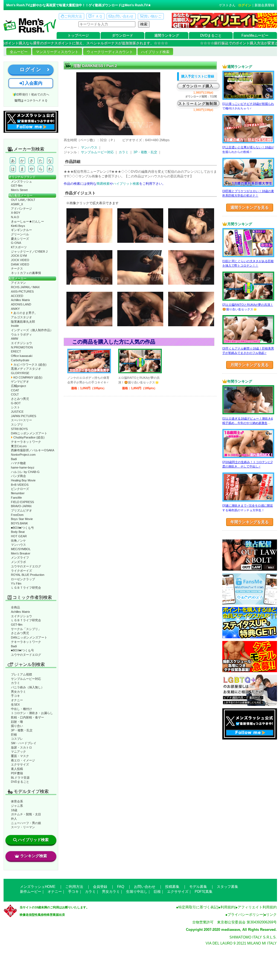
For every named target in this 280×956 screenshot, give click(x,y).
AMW (14, 338)
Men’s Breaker (20, 553)
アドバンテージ (21, 208)
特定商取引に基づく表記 (197, 907)
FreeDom (17, 514)
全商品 (15, 607)
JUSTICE (17, 411)
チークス (17, 268)
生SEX (15, 704)
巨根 (14, 734)
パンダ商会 (18, 476)
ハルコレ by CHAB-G (25, 471)
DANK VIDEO (20, 264)
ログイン (244, 5)
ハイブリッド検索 (155, 52)
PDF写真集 (203, 891)
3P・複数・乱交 (22, 730)
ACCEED (17, 296)
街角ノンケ (18, 540)
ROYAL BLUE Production (27, 574)
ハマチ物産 (18, 463)
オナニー (17, 700)
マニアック (18, 751)
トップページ (78, 35)
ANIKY (15, 308)
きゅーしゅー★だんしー (27, 221)
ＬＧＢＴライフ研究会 (26, 587)
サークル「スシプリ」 (26, 629)
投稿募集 (172, 887)
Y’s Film (16, 583)
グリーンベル (20, 234)
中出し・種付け (21, 708)
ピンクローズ (20, 488)
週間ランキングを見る (250, 207)
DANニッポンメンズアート (29, 433)
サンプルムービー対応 (26, 678)
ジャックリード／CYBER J (29, 251)
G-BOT (16, 403)
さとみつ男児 (20, 398)
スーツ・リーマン (23, 827)
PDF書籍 (17, 773)
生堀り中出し (136, 891)
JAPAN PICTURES (23, 416)
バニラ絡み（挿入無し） (27, 687)
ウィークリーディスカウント (110, 52)
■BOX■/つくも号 (22, 527)
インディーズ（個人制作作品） (32, 330)
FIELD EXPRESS (22, 502)
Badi (14, 459)
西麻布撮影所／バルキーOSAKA (32, 450)
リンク (271, 914)
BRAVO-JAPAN (21, 506)
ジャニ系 (17, 805)
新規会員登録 (264, 5)
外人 (14, 818)
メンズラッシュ (21, 181)
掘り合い (17, 725)
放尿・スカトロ (21, 747)
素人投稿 (17, 768)
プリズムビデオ (21, 510)
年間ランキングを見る (250, 522)
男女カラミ (18, 691)
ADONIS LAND (21, 304)
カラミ (15, 682)
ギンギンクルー (21, 230)
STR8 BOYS (19, 429)
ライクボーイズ (21, 570)
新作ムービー (30, 891)
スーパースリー (21, 420)
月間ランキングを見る (250, 365)
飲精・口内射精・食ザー (27, 717)
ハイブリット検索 (126, 184)
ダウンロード (122, 35)
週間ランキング (166, 35)
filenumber (18, 493)
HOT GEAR (19, 536)
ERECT (16, 351)
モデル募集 (198, 887)
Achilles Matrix (20, 300)
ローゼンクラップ (23, 579)
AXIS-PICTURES (22, 291)
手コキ (15, 695)
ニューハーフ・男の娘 (26, 823)
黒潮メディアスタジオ (26, 368)
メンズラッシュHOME (38, 887)
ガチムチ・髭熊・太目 (26, 814)
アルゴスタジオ (21, 317)
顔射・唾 (17, 721)
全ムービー (19, 52)
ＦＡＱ (97, 16)
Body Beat (18, 531)
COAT (15, 390)
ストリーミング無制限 (197, 104)
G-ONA (16, 242)
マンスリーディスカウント (57, 52)
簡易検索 (103, 184)
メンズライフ (20, 557)
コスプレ (17, 738)
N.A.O (15, 217)
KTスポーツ (19, 247)
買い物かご (153, 16)
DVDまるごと (211, 35)
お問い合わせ (122, 16)
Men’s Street (19, 190)
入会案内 (33, 83)
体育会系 (17, 801)
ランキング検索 (33, 856)
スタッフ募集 (227, 887)
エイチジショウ (21, 343)
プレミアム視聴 (21, 674)
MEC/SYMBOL (21, 549)
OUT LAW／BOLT (23, 199)
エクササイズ (20, 764)
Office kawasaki (21, 355)
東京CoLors (19, 446)
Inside (15, 325)
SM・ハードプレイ (23, 743)
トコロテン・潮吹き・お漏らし (32, 713)
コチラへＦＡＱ (37, 100)
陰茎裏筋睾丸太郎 (23, 321)
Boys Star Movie (22, 519)
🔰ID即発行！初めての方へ (30, 94)
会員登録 (100, 887)
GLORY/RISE (20, 373)
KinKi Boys (18, 225)
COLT (15, 394)
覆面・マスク (20, 756)
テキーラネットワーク (26, 441)
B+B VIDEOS (19, 484)
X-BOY (15, 212)
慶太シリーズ (20, 238)
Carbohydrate (20, 360)
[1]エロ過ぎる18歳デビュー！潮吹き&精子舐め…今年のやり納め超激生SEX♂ (247, 423)
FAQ (120, 887)
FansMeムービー (255, 35)
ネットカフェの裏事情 (26, 273)
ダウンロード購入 (197, 86)
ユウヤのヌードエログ (26, 566)
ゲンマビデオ (20, 381)
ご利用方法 (73, 16)
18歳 (14, 810)
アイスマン (18, 282)
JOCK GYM (19, 255)
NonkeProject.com (23, 454)
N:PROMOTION (22, 347)
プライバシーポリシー (245, 914)
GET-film (16, 185)
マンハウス (18, 544)
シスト (15, 407)
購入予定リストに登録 (197, 76)
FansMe (16, 497)
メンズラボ (18, 562)
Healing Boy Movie (23, 480)
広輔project (18, 386)
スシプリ (17, 424)
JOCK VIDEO (20, 260)
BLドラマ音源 (20, 777)
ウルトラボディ (21, 334)
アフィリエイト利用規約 (257, 907)
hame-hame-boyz (22, 467)
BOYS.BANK (19, 523)
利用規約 (227, 907)
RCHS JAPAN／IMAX (25, 287)
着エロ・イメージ (23, 760)
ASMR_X (17, 204)
